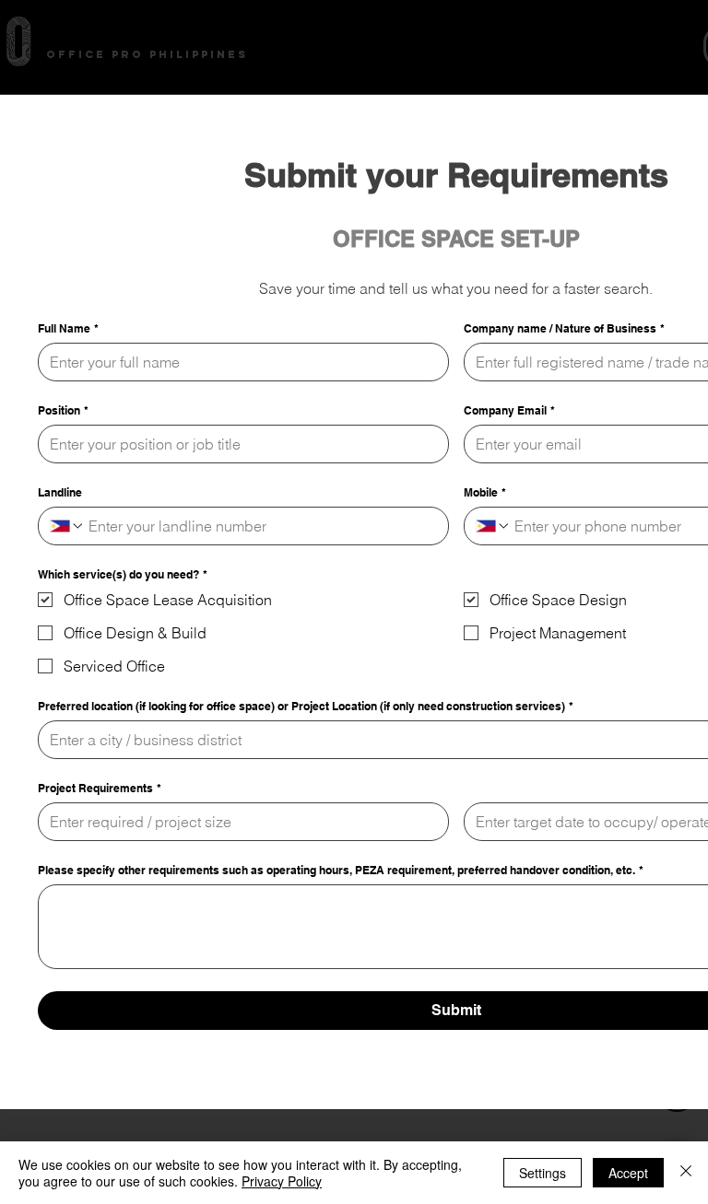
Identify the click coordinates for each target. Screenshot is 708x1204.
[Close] (686, 1172)
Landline (60, 492)
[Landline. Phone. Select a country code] (67, 526)
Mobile (485, 492)
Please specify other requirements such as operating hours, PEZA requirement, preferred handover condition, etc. (340, 870)
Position (63, 410)
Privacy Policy (282, 1181)
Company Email (509, 410)
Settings (542, 1172)
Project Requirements (99, 788)
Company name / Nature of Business (564, 328)
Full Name (68, 328)
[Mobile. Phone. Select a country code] (493, 526)
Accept (628, 1172)
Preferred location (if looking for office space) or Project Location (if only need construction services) (305, 706)
